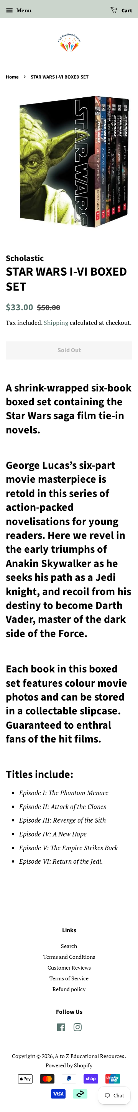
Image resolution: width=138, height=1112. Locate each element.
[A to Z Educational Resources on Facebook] (61, 1028)
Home (12, 77)
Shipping (56, 322)
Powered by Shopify (69, 1065)
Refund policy (69, 989)
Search (69, 946)
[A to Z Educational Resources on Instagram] (77, 1028)
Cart (126, 11)
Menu (23, 10)
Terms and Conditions (69, 956)
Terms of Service (69, 978)
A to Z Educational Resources (90, 1056)
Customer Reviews (69, 967)
